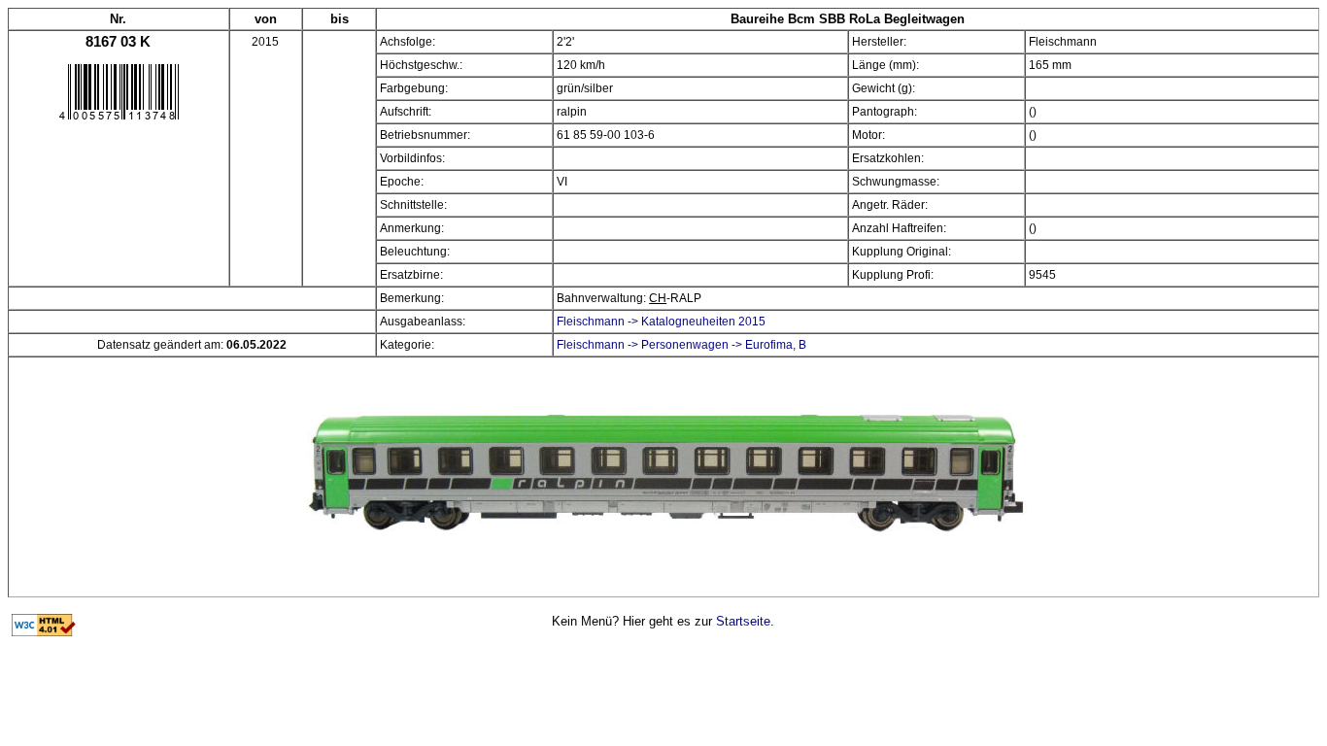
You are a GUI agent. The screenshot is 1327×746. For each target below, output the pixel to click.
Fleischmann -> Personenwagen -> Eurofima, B (681, 345)
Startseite (743, 621)
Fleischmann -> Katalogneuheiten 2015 (661, 321)
